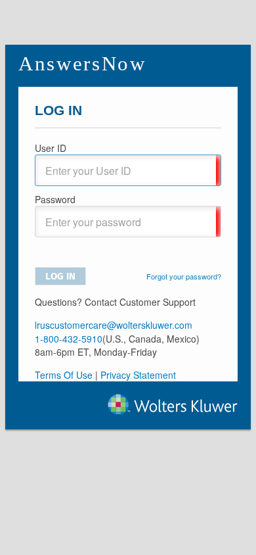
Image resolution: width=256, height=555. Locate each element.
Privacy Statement (138, 374)
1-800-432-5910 (68, 338)
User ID (50, 148)
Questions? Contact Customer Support (115, 301)
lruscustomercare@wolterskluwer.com (113, 324)
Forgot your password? (183, 276)
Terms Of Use (64, 374)
